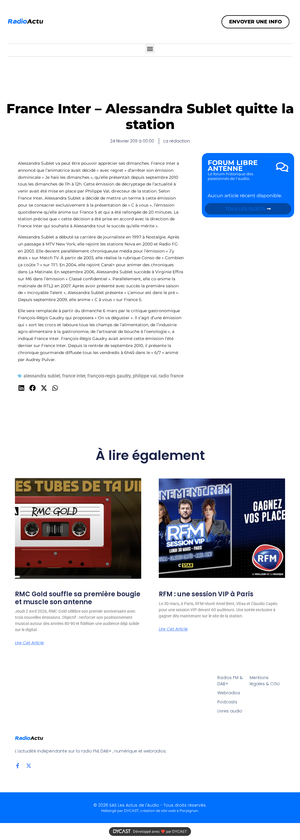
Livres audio (229, 711)
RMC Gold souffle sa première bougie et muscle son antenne (77, 598)
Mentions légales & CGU (264, 681)
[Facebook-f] (17, 765)
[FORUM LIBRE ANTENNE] (282, 167)
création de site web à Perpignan (169, 810)
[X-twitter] (28, 765)
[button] (150, 49)
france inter (73, 376)
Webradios (228, 693)
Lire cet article (29, 643)
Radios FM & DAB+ (230, 681)
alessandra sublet (41, 376)
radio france (170, 376)
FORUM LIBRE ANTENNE (233, 166)
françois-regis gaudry (109, 376)
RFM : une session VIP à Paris (206, 594)
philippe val (144, 376)
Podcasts (227, 702)
